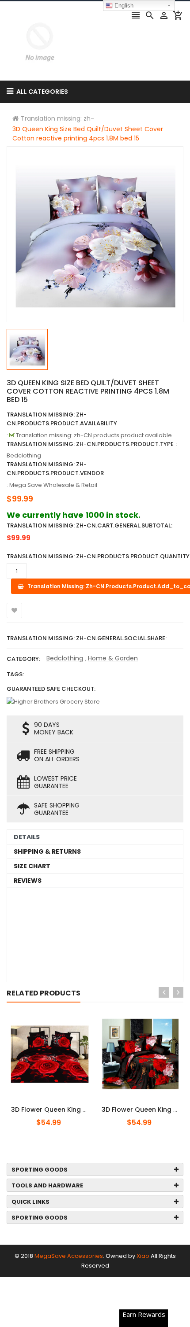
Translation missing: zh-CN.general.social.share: (87, 638)
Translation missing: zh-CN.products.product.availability (62, 419)
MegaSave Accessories (68, 1256)
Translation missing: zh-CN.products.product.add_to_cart (60, 1104)
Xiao (143, 1256)
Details (27, 837)
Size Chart (32, 866)
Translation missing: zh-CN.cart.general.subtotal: (89, 525)
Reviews (28, 880)
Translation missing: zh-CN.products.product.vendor (55, 468)
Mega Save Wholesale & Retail (53, 485)
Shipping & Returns (47, 851)
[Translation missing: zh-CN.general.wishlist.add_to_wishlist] (14, 610)
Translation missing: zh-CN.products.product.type (90, 444)
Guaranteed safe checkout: (51, 689)
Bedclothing (64, 658)
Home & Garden (113, 658)
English (123, 5)
